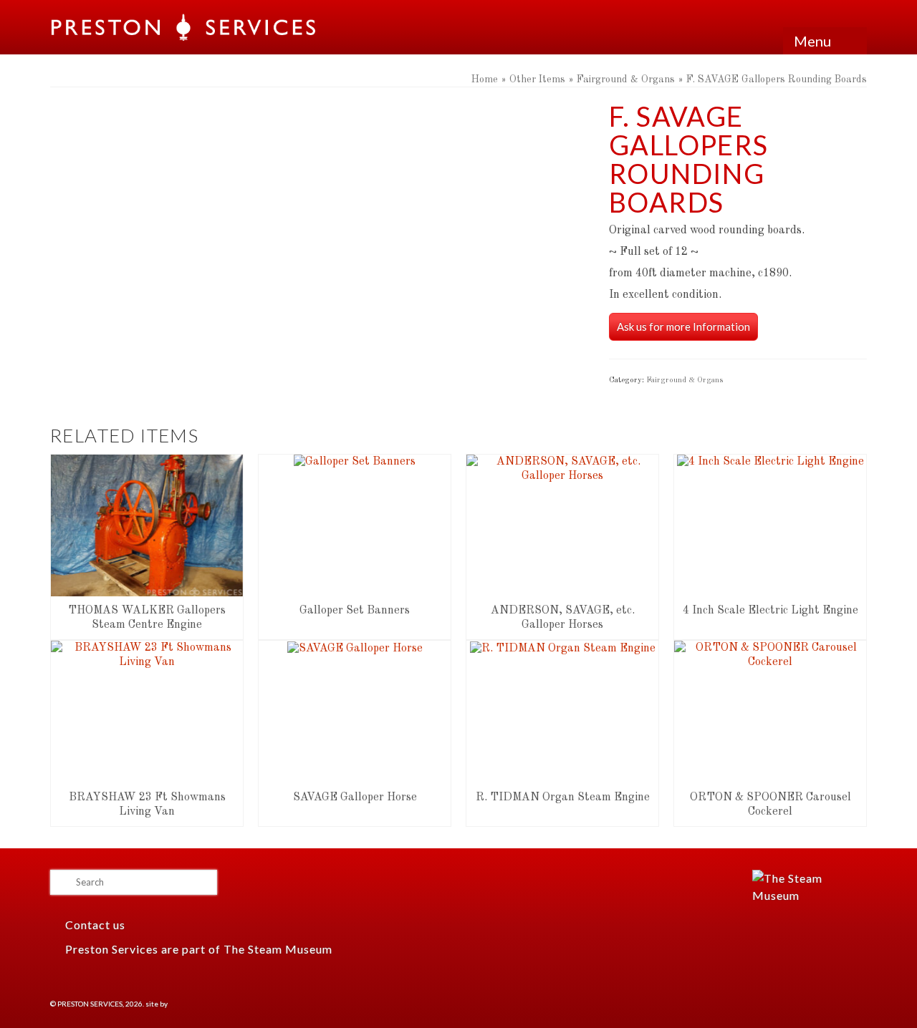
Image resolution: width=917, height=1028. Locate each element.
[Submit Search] (61, 882)
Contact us (93, 924)
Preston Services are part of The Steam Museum (198, 949)
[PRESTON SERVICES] (184, 27)
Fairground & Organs (684, 380)
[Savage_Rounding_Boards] (319, 232)
